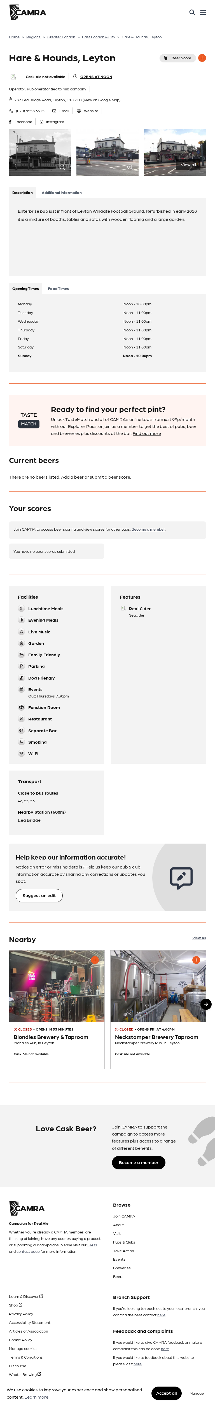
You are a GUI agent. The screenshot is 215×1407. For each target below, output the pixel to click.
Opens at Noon (96, 76)
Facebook (23, 121)
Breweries (122, 1267)
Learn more (36, 1396)
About (118, 1224)
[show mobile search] (192, 12)
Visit (117, 1233)
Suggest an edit (39, 895)
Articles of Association (28, 1331)
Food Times (58, 288)
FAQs (92, 1244)
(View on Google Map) (101, 99)
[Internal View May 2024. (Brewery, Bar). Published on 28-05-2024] (56, 1010)
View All (199, 937)
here (161, 1314)
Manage (197, 1393)
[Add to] (202, 58)
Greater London (61, 36)
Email (64, 110)
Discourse (17, 1365)
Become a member (148, 529)
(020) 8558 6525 (30, 110)
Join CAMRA (124, 1216)
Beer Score (181, 57)
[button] (206, 1004)
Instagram (55, 121)
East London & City (98, 36)
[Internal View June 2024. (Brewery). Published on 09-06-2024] (158, 1010)
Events (119, 1259)
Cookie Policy (20, 1339)
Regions (33, 36)
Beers (118, 1276)
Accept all (166, 1393)
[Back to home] (27, 12)
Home (14, 36)
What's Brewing (23, 1374)
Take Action (123, 1250)
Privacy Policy (21, 1313)
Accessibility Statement (29, 1322)
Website (91, 110)
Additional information (62, 192)
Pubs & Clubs (124, 1242)
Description (22, 192)
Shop (14, 1305)
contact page (28, 1251)
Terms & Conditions (26, 1357)
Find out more (147, 433)
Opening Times (25, 288)
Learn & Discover (24, 1296)
